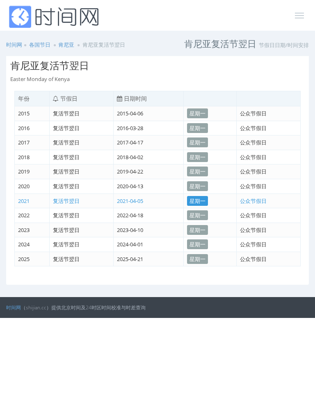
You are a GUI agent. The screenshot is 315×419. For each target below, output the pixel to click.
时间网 (14, 44)
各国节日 (39, 44)
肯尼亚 (66, 44)
